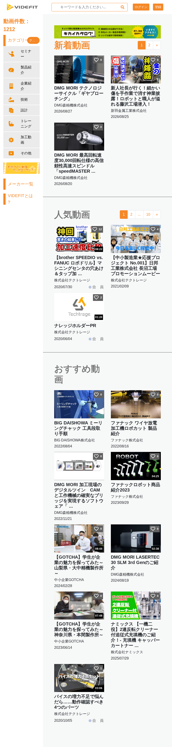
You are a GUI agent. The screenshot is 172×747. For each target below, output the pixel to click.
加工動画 (26, 139)
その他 (26, 153)
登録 (158, 7)
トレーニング (26, 123)
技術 (24, 99)
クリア (34, 40)
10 (148, 214)
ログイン (141, 7)
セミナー (26, 53)
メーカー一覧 (20, 184)
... (139, 214)
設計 (24, 110)
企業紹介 (26, 86)
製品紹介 (26, 69)
